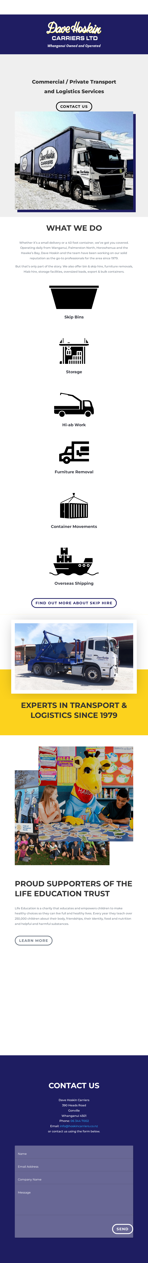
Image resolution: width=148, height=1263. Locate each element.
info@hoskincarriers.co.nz (79, 1126)
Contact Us (74, 106)
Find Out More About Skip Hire (74, 603)
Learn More (33, 940)
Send (123, 1229)
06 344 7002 (80, 1121)
